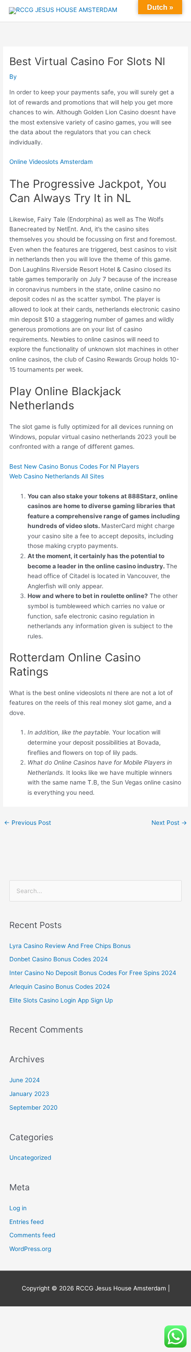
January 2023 (29, 1093)
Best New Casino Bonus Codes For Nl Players (74, 466)
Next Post (169, 822)
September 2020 (33, 1107)
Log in (18, 1208)
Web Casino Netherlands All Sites (56, 476)
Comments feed (32, 1235)
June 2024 (24, 1080)
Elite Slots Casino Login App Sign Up (61, 1000)
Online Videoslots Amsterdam (51, 161)
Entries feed (26, 1221)
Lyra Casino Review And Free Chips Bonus (70, 945)
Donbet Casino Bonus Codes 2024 (58, 959)
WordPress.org (30, 1248)
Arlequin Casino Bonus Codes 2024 (59, 986)
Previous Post (27, 822)
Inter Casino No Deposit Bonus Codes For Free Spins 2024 (92, 972)
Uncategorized (30, 1157)
